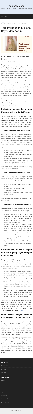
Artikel (2, 380)
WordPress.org (5, 402)
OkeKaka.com (16, 6)
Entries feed (4, 395)
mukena (3, 61)
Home (2, 22)
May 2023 (3, 372)
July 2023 (3, 369)
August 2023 (4, 365)
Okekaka (21, 310)
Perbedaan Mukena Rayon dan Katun (15, 58)
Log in (2, 392)
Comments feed (5, 399)
